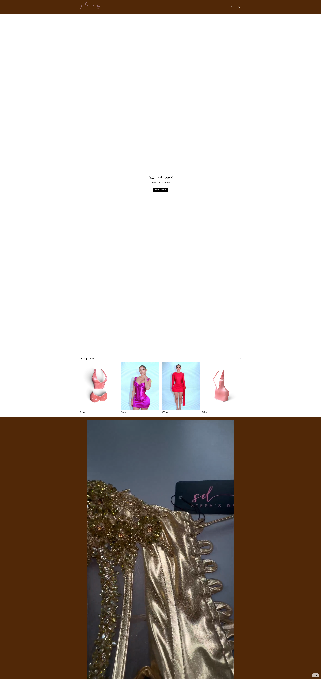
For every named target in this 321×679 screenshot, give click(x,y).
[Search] (232, 7)
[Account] (235, 7)
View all (239, 358)
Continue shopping (160, 189)
